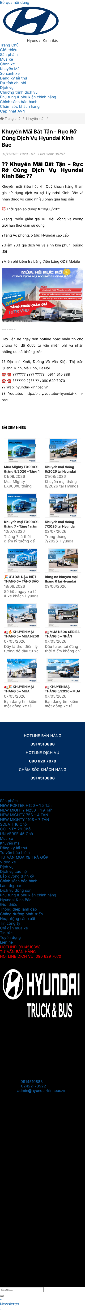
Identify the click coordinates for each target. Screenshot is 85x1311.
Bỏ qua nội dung (14, 2)
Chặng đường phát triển (21, 913)
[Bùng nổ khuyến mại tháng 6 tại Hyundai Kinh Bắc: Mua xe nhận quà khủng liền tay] (63, 560)
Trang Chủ (9, 45)
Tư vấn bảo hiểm (15, 852)
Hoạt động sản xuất (17, 918)
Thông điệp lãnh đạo (18, 909)
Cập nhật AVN (12, 111)
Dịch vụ (6, 87)
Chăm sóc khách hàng (20, 106)
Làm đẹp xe (10, 885)
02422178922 (33, 1086)
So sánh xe (10, 73)
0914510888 (32, 1081)
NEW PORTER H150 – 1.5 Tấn (25, 805)
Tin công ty (10, 923)
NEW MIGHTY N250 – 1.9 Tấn (26, 810)
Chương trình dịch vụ (19, 92)
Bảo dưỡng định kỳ (17, 876)
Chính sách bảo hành (18, 101)
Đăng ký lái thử (13, 78)
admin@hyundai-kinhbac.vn (41, 1090)
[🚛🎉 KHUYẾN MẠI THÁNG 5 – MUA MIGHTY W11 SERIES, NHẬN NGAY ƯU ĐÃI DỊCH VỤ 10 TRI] (22, 670)
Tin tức (6, 932)
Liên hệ (6, 942)
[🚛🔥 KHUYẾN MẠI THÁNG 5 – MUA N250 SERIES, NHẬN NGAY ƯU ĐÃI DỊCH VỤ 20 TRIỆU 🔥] (22, 615)
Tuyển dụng (10, 937)
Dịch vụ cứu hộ (13, 871)
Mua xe (6, 59)
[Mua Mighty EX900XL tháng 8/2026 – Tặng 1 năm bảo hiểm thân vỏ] (22, 450)
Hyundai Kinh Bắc (15, 899)
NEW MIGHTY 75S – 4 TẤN (24, 814)
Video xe (8, 862)
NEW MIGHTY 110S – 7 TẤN (24, 819)
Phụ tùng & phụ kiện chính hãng (28, 97)
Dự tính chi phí (13, 82)
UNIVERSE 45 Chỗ (16, 833)
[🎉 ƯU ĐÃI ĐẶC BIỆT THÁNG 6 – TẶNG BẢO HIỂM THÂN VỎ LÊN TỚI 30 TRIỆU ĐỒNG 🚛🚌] (22, 560)
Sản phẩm (9, 54)
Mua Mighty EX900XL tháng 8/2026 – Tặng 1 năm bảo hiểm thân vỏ (22, 471)
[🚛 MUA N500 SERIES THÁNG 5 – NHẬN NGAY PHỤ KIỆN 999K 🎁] (63, 615)
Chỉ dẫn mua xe (14, 928)
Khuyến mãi (35, 119)
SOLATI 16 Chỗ (13, 824)
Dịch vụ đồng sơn (15, 890)
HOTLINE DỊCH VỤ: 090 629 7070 (30, 956)
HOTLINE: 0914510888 (20, 947)
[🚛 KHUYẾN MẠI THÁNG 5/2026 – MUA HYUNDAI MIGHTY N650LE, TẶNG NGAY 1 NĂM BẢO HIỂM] (63, 670)
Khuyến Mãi (10, 68)
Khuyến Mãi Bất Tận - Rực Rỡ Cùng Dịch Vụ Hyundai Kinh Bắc (39, 138)
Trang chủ (12, 119)
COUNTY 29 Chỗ (15, 829)
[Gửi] (2, 1296)
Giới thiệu (8, 49)
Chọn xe (7, 64)
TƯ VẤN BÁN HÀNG (18, 951)
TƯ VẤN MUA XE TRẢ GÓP (24, 857)
